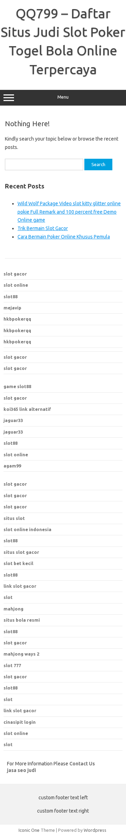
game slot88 (17, 386)
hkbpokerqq (17, 318)
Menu (63, 97)
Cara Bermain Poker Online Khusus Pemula (64, 237)
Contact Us (82, 763)
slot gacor (15, 273)
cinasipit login (20, 722)
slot (8, 699)
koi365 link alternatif (27, 409)
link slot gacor (20, 710)
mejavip (12, 307)
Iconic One (29, 830)
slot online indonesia (27, 529)
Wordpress (95, 830)
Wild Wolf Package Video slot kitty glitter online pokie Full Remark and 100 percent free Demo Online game (69, 212)
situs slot (14, 518)
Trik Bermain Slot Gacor (43, 228)
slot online (16, 285)
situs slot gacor (21, 552)
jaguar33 (13, 420)
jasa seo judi (21, 770)
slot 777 (12, 665)
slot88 (11, 296)
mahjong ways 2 (21, 653)
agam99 (12, 465)
